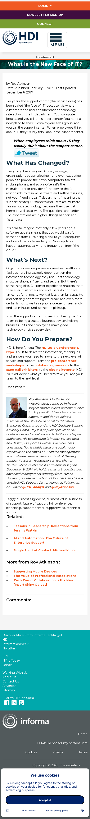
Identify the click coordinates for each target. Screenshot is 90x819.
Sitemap (9, 690)
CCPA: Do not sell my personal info (62, 743)
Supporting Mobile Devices (35, 571)
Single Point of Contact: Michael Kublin (45, 550)
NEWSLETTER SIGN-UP (45, 15)
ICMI (6, 656)
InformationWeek (15, 644)
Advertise (9, 686)
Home (82, 734)
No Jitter (9, 648)
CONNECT (45, 24)
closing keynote (62, 370)
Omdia (7, 665)
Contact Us (11, 681)
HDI (6, 639)
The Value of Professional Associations (45, 576)
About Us (9, 677)
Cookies (31, 752)
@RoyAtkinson (62, 487)
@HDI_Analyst (33, 487)
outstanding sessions (52, 365)
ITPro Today (11, 660)
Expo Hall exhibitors (22, 370)
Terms (82, 752)
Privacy (57, 752)
